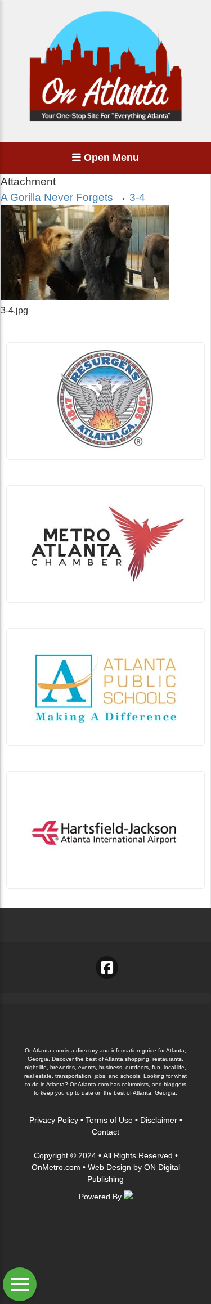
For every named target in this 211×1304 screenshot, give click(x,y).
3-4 (137, 197)
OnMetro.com (56, 1167)
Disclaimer (158, 1119)
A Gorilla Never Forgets (57, 197)
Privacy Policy (53, 1119)
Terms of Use (109, 1119)
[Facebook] (107, 967)
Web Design (109, 1167)
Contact (105, 1131)
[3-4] (85, 297)
